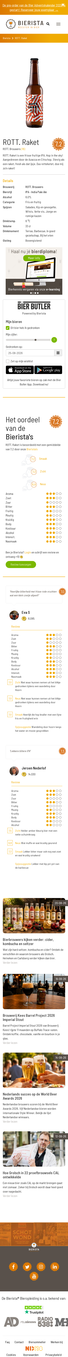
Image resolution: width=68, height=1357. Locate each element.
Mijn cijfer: (12, 334)
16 (23, 149)
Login (28, 552)
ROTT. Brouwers (34, 187)
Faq (7, 1342)
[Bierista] (22, 24)
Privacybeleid (54, 1354)
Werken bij (57, 1342)
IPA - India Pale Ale (36, 192)
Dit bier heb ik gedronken (25, 327)
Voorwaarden (31, 1354)
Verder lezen (10, 962)
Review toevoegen (21, 564)
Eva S (26, 612)
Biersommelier (37, 1342)
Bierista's (32, 449)
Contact (19, 1342)
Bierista (6, 38)
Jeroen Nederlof (34, 768)
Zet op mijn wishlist (22, 361)
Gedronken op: (14, 346)
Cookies (11, 1354)
